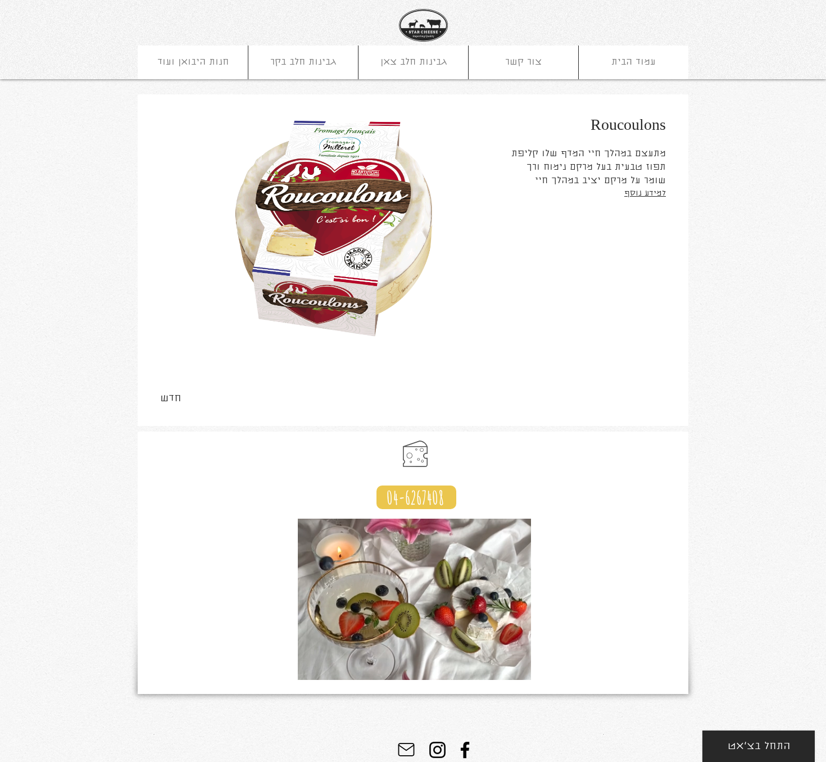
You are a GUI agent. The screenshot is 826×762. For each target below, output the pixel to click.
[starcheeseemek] (437, 750)
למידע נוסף (645, 193)
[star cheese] (465, 750)
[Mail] (406, 749)
